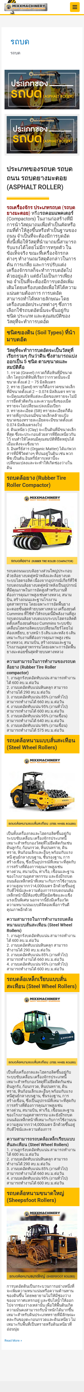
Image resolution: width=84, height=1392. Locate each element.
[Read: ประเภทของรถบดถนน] (42, 89)
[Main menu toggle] (75, 7)
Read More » (13, 1340)
